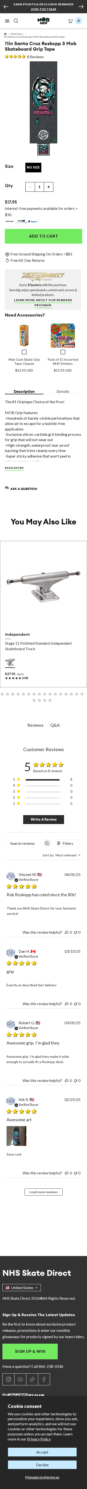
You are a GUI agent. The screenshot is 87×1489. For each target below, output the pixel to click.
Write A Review (44, 819)
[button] (7, 21)
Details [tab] (63, 391)
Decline (42, 1464)
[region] (42, 780)
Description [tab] (24, 391)
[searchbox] (25, 843)
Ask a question (23, 489)
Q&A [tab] (55, 725)
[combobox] (61, 855)
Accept (42, 1452)
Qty (9, 185)
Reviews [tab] (35, 725)
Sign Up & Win (30, 1351)
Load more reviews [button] (43, 1192)
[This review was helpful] (66, 932)
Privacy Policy (39, 1439)
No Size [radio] (33, 167)
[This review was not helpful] (75, 932)
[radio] (10, 662)
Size (9, 166)
